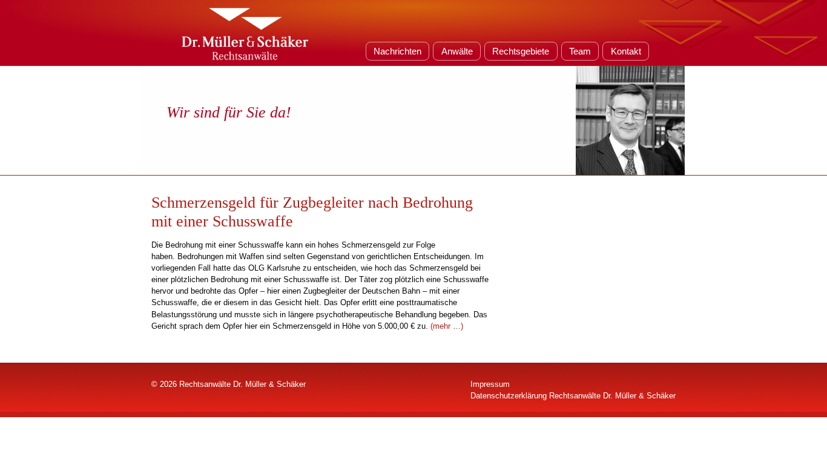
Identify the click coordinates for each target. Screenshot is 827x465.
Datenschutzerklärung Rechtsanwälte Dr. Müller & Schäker (573, 395)
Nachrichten (397, 51)
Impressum (490, 384)
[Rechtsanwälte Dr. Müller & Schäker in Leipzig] (245, 32)
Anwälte (457, 51)
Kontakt (626, 51)
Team (580, 51)
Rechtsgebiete (520, 51)
